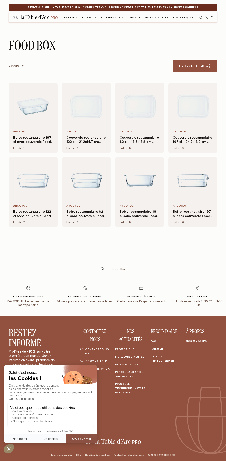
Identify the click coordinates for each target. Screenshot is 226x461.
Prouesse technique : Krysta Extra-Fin (130, 388)
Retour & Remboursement (163, 358)
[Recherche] (200, 17)
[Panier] (212, 17)
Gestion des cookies (98, 455)
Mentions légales (62, 455)
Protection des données (129, 455)
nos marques (183, 17)
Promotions (124, 349)
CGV (79, 455)
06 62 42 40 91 (96, 361)
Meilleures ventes (130, 356)
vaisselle (89, 17)
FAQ (153, 341)
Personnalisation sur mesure (129, 374)
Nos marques (196, 341)
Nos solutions (156, 17)
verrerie (70, 17)
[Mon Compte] (206, 17)
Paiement (158, 348)
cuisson (134, 17)
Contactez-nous (97, 351)
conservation (112, 17)
